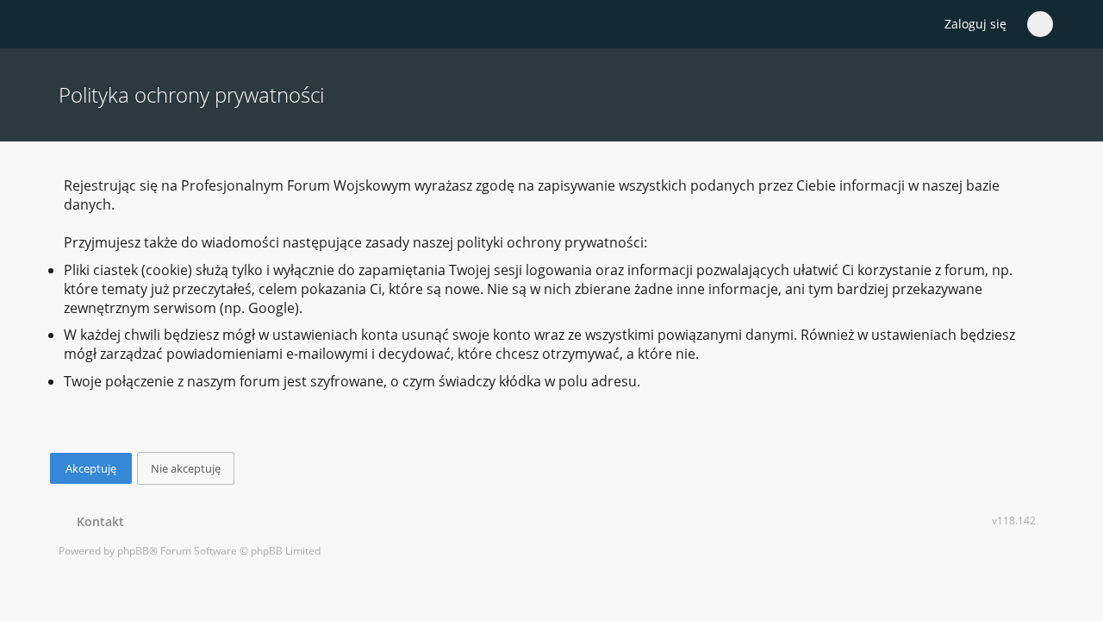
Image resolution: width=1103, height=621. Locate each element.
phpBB (133, 550)
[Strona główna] (68, 25)
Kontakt (97, 521)
